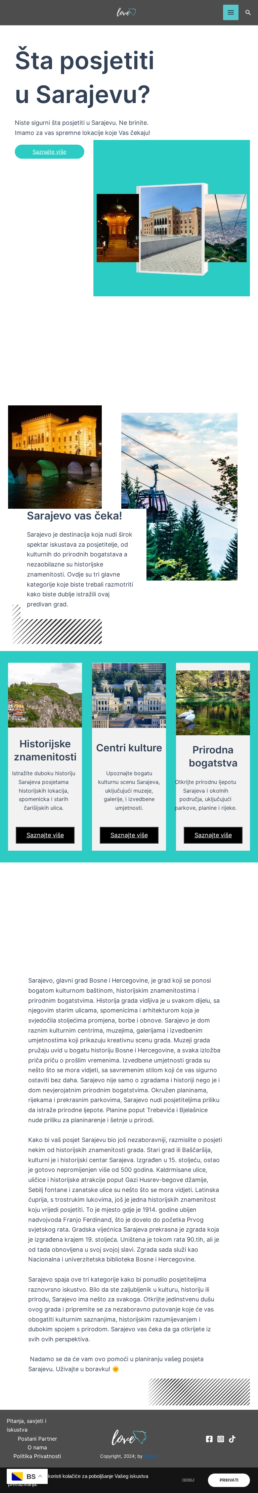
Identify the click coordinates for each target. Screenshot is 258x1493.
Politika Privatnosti (37, 1456)
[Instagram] (220, 1439)
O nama (37, 1447)
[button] (248, 12)
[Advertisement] (129, 352)
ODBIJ (188, 1480)
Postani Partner (37, 1438)
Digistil (151, 1456)
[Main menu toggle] (231, 12)
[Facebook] (209, 1439)
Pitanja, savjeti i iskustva (26, 1425)
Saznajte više (49, 151)
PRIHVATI (229, 1480)
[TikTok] (232, 1439)
